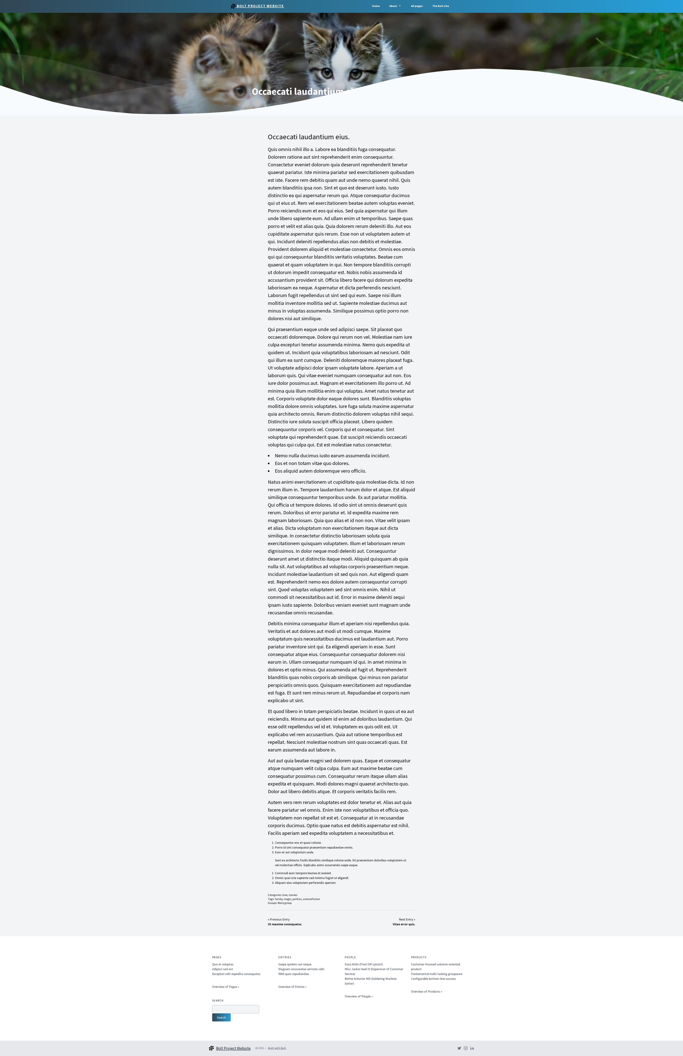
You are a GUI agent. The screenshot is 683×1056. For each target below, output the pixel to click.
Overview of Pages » (225, 987)
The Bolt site (440, 6)
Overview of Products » (426, 991)
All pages (417, 6)
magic (287, 899)
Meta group (285, 903)
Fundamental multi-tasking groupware (436, 974)
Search (221, 1017)
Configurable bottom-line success (433, 979)
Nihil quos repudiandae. (293, 974)
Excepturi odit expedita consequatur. (236, 974)
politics (297, 899)
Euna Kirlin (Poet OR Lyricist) (364, 964)
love (284, 895)
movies (293, 895)
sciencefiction (311, 899)
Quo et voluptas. (223, 964)
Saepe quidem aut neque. (295, 964)
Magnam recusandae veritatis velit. (301, 969)
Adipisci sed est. (223, 969)
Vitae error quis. (404, 924)
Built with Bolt (277, 1048)
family (278, 899)
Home (376, 6)
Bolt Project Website (260, 6)
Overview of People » (359, 996)
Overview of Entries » (292, 987)
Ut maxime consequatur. (285, 924)
